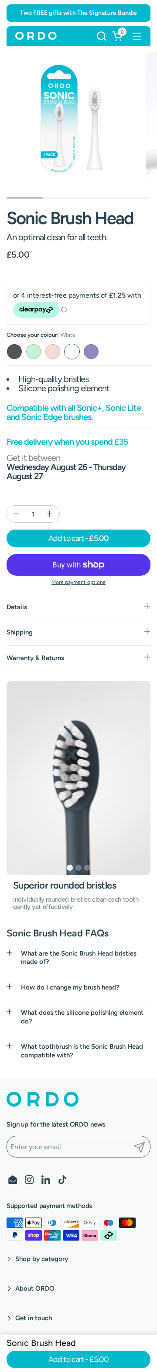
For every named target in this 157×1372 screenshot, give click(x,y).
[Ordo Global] (36, 36)
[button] (101, 35)
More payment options (78, 582)
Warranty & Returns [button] (35, 658)
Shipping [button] (20, 632)
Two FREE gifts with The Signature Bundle (78, 13)
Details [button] (17, 607)
